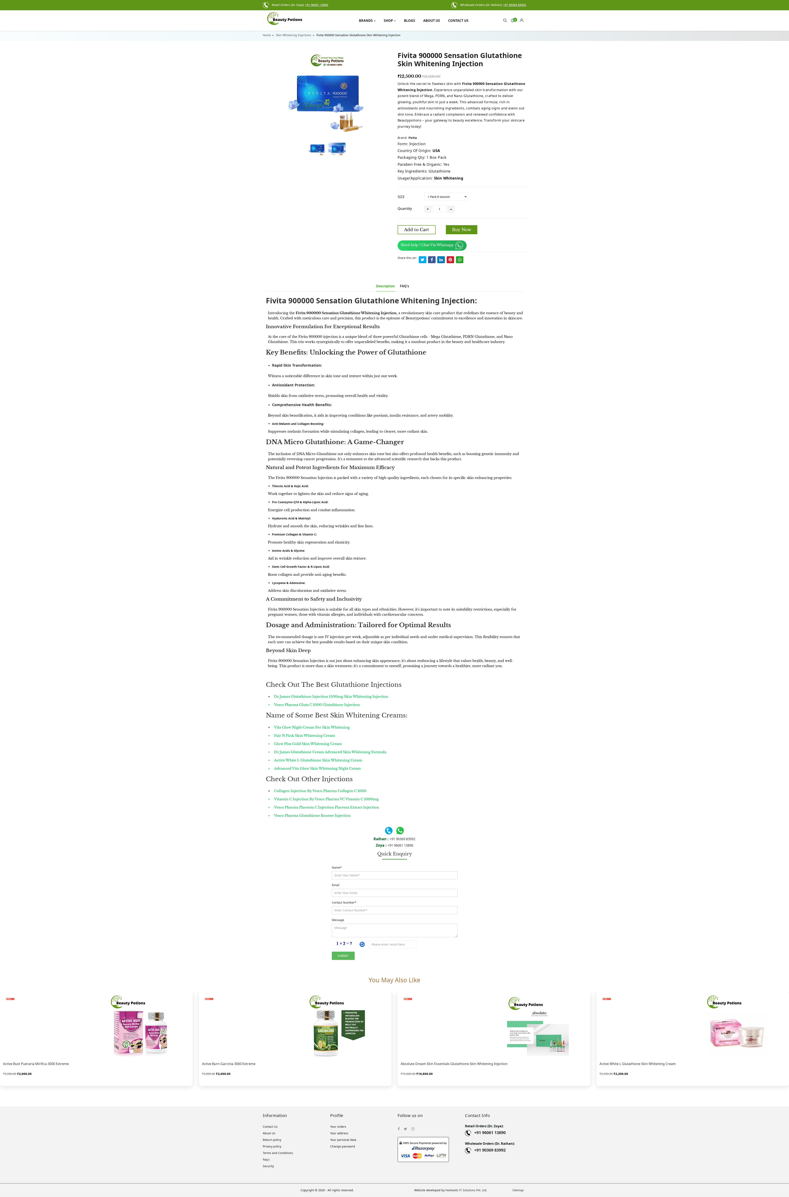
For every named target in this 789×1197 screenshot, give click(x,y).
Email (335, 885)
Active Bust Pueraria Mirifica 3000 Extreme (36, 1063)
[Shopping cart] (523, 19)
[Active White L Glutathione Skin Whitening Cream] (693, 1026)
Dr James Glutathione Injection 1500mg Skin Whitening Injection (331, 696)
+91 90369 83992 (402, 839)
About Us (431, 20)
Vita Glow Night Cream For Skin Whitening (312, 727)
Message (338, 920)
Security (268, 1166)
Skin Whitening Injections (293, 35)
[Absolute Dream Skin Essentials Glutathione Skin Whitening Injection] (494, 1026)
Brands (366, 20)
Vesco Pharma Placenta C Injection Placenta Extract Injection (326, 807)
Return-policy (272, 1140)
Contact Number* (344, 902)
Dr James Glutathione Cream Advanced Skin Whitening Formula (330, 752)
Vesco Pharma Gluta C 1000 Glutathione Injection (317, 705)
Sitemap (518, 1190)
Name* (337, 867)
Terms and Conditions (278, 1153)
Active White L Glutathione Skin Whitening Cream (318, 760)
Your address (339, 1133)
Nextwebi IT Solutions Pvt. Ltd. (466, 1190)
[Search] (505, 20)
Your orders (338, 1127)
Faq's (266, 1159)
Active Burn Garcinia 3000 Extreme (228, 1063)
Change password (342, 1146)
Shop (389, 20)
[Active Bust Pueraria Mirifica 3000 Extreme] (96, 1026)
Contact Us (458, 20)
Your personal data (343, 1140)
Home (267, 35)
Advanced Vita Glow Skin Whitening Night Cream (317, 768)
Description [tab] (385, 286)
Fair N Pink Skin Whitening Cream (304, 735)
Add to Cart (416, 229)
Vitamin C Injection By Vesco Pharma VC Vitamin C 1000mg (326, 799)
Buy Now (461, 229)
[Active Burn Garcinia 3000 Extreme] (295, 1026)
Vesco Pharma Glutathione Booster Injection (312, 815)
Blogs (409, 20)
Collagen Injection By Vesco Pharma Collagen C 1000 (320, 791)
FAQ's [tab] (404, 286)
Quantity (405, 208)
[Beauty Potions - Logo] (293, 18)
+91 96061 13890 (400, 845)
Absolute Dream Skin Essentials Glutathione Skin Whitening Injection (454, 1063)
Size (401, 196)
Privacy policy (272, 1146)
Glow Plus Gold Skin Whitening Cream (308, 744)
